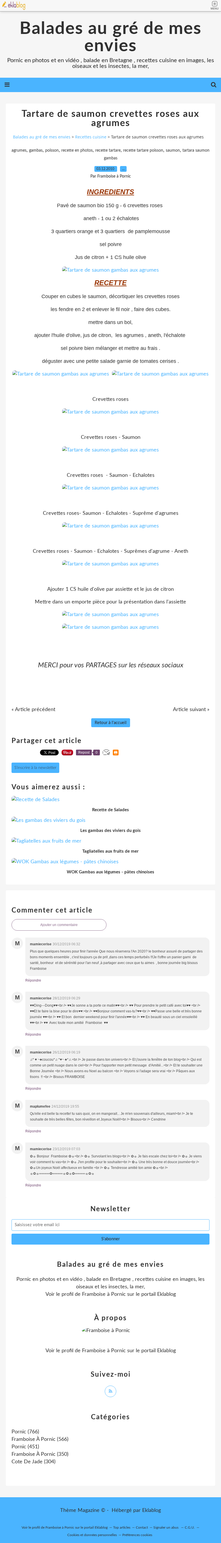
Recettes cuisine (90, 137)
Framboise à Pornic (104, 1294)
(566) (40, 1439)
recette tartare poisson (143, 150)
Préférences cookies (137, 1535)
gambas (36, 150)
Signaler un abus (166, 1527)
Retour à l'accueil (111, 723)
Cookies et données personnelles (92, 1535)
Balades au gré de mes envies (110, 37)
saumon (173, 150)
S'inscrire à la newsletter (35, 768)
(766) (25, 1432)
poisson (52, 150)
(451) (25, 1446)
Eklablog (151, 1510)
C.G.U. (190, 1527)
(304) (34, 1461)
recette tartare (108, 150)
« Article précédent (33, 709)
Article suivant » (191, 709)
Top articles (121, 1527)
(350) (40, 1454)
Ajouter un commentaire (59, 925)
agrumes (19, 150)
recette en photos (77, 150)
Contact (142, 1527)
